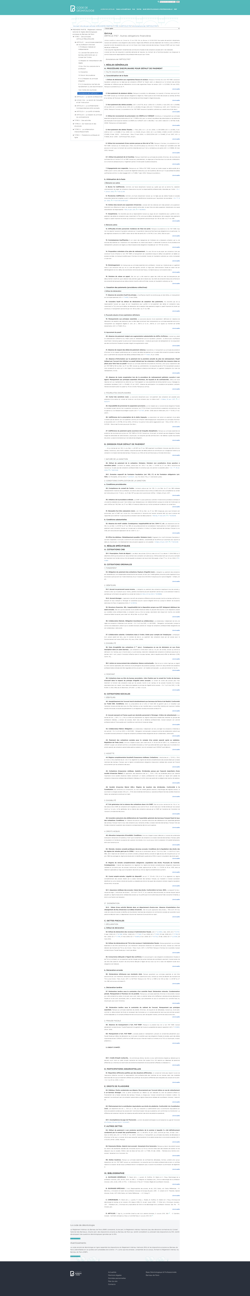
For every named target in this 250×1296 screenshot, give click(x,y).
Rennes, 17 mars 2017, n (161, 515)
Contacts (111, 1284)
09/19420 (143, 209)
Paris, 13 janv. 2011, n (132, 209)
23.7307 (141, 410)
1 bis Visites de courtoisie (87, 90)
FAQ (133, 9)
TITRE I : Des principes (82, 36)
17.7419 (118, 936)
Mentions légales (114, 1275)
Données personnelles (117, 1278)
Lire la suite (176, 89)
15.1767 (177, 932)
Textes (139, 9)
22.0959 (159, 932)
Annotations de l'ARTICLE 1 (88, 93)
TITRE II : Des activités (82, 120)
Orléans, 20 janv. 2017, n (170, 399)
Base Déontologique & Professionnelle (157, 9)
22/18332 (133, 603)
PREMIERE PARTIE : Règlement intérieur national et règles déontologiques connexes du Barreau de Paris (87, 32)
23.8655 (176, 1027)
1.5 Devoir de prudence (86, 75)
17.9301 (157, 934)
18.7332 (155, 936)
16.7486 (120, 934)
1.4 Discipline (83, 72)
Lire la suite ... (75, 1238)
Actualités (112, 1272)
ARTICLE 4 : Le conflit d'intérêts (88, 111)
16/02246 (175, 542)
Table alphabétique (123, 9)
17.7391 (176, 934)
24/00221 (131, 477)
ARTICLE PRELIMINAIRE (85, 39)
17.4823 (148, 354)
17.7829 (139, 934)
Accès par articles (107, 9)
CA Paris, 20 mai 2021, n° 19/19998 (150, 594)
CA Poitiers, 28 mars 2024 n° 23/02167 (117, 1122)
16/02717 (107, 401)
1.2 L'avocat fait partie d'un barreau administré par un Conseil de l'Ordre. (88, 55)
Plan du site (112, 1281)
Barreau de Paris (152, 1275)
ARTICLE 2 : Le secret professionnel (89, 97)
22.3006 (174, 936)
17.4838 (126, 297)
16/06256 (173, 515)
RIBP (175, 9)
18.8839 (137, 936)
